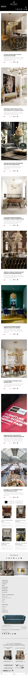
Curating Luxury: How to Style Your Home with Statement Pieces (13, 109)
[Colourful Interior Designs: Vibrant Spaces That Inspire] (14, 304)
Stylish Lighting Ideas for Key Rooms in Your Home (12, 55)
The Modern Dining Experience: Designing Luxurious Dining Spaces (14, 218)
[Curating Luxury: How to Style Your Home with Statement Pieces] (14, 86)
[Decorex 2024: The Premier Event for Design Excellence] (14, 467)
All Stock (4, 592)
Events (3, 602)
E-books (4, 609)
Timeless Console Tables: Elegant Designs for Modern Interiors (14, 273)
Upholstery (5, 582)
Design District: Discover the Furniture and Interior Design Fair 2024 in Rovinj (14, 436)
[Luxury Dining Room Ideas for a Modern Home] (14, 358)
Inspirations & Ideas (6, 597)
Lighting (4, 583)
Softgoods (5, 587)
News (3, 600)
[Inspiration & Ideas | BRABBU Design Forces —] (14, 3)
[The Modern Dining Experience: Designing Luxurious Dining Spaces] (14, 195)
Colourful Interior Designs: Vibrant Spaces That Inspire (12, 327)
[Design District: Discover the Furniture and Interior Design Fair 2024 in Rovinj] (14, 413)
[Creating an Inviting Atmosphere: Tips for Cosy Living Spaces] (14, 141)
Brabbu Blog (5, 596)
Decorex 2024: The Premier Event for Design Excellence (13, 490)
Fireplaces (5, 590)
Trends (3, 599)
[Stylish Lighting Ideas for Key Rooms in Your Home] (14, 32)
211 (17, 502)
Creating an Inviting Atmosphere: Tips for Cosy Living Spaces (13, 164)
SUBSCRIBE (24, 627)
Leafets (4, 607)
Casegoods (5, 580)
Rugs (3, 585)
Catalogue (4, 606)
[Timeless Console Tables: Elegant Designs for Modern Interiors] (14, 250)
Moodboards (5, 610)
